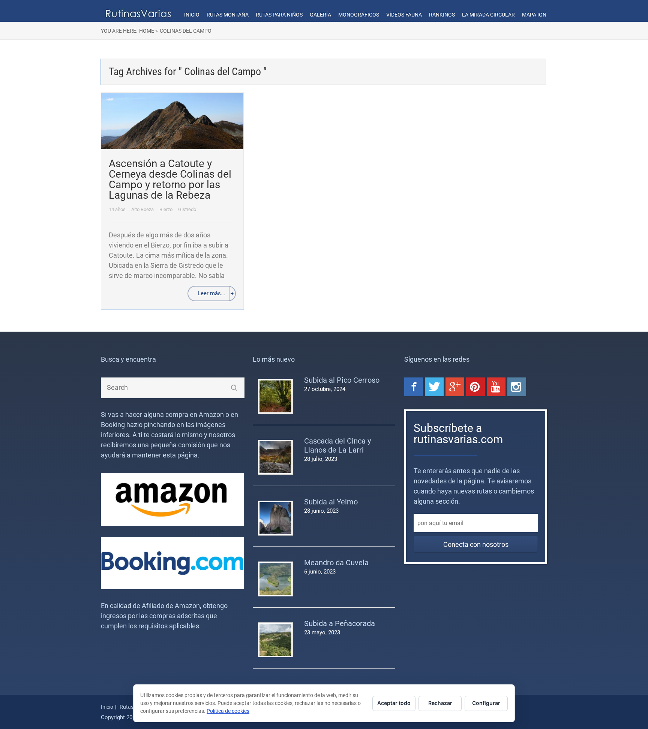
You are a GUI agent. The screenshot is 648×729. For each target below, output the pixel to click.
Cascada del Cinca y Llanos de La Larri (337, 445)
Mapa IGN (534, 15)
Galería (320, 15)
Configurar (486, 703)
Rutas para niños (279, 15)
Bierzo (166, 209)
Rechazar (440, 703)
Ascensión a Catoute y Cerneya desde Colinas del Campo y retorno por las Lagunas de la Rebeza (170, 179)
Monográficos (358, 15)
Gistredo (187, 209)
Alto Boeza (143, 209)
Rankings (442, 15)
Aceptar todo (394, 703)
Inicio (192, 15)
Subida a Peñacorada (339, 623)
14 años (118, 209)
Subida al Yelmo (331, 501)
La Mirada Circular (488, 15)
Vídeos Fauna (404, 15)
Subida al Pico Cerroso (342, 380)
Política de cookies (228, 711)
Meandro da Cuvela (336, 562)
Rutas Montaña (228, 15)
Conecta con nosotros (475, 544)
